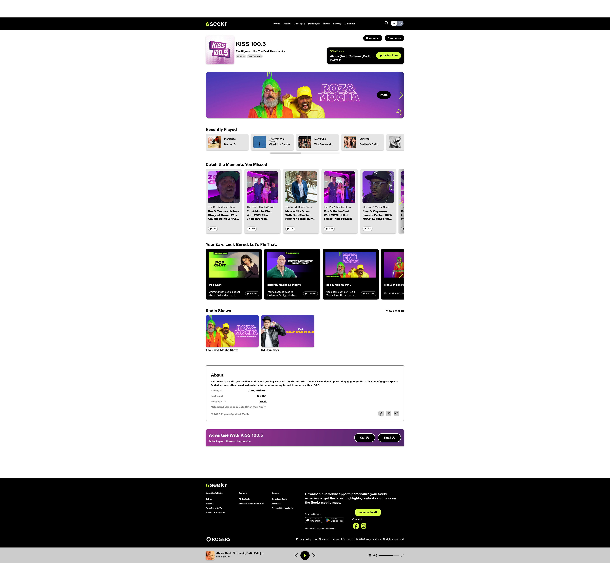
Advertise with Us (214, 508)
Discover (350, 23)
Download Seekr (279, 499)
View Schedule (395, 311)
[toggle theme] (397, 23)
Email (263, 401)
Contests (299, 23)
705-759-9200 (257, 390)
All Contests (244, 499)
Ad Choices (321, 539)
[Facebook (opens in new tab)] (381, 413)
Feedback (276, 503)
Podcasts (314, 23)
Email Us (389, 438)
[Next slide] (401, 95)
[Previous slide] (209, 95)
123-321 (262, 396)
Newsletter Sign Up (368, 512)
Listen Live (390, 55)
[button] (239, 555)
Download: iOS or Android (231, 111)
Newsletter (394, 38)
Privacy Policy (303, 539)
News (326, 23)
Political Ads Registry (215, 512)
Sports (337, 23)
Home (276, 23)
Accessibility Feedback (282, 508)
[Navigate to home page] (216, 24)
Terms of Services (342, 539)
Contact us (373, 38)
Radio (287, 23)
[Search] (387, 23)
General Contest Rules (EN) (251, 503)
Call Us (364, 438)
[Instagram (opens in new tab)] (396, 413)
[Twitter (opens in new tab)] (388, 413)
